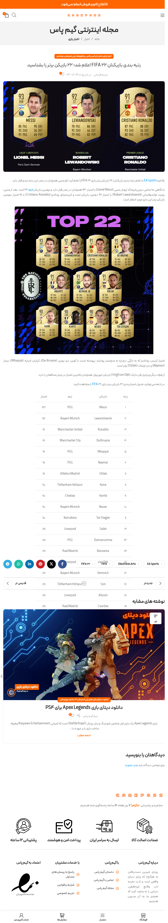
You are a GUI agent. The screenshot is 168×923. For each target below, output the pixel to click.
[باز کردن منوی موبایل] (162, 15)
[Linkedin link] (29, 564)
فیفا (30, 190)
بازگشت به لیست (84, 583)
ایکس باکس (91, 56)
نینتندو (60, 56)
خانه (97, 39)
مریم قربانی (101, 74)
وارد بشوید (131, 765)
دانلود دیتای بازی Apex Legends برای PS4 (84, 707)
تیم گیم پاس (90, 716)
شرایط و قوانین (65, 885)
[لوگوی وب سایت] (84, 15)
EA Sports (150, 180)
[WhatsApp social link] (18, 564)
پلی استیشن (70, 56)
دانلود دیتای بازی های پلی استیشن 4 (91, 699)
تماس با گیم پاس (104, 880)
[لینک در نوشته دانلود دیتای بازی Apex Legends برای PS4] (84, 654)
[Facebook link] (62, 564)
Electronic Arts (127, 564)
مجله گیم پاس (105, 888)
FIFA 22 (85, 564)
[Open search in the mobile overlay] (14, 15)
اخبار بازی (73, 39)
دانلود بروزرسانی (67, 699)
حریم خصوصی (65, 893)
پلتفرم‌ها (81, 56)
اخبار (87, 39)
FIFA (95, 384)
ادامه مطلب (84, 735)
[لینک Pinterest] (40, 564)
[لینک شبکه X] (51, 564)
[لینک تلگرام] (7, 564)
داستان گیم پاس (104, 872)
